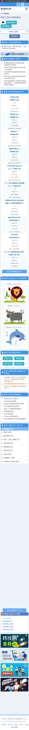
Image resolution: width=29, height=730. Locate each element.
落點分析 (15, 1)
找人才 (21, 724)
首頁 (2, 13)
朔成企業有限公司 (14, 220)
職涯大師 (10, 1)
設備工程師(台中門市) (14, 217)
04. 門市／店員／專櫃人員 (10, 439)
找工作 (10, 724)
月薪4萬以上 (6, 26)
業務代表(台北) (14, 114)
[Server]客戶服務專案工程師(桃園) (14, 183)
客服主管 (19, 364)
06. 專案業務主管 (7, 447)
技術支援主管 (7, 621)
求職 (16, 724)
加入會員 (24, 1)
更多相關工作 (13, 610)
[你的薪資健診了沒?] (14, 670)
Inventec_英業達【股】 (14, 168)
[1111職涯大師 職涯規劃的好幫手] (14, 684)
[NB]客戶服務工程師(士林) (14, 166)
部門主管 (7, 364)
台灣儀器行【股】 (14, 100)
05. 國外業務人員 (7, 443)
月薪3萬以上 (11, 22)
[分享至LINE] (18, 4)
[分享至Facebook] (22, 4)
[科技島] (14, 640)
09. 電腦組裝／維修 (8, 458)
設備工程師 (14, 234)
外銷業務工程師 (8, 627)
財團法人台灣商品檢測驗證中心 (14, 203)
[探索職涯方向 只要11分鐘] (14, 655)
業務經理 (19, 358)
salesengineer (7, 618)
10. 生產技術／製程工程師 (10, 461)
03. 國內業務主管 (7, 436)
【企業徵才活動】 (14, 97)
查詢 (15, 36)
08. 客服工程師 (6, 454)
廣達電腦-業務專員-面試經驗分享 (15, 384)
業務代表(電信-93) (14, 148)
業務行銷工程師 (8, 629)
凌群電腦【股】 (14, 117)
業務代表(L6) (14, 131)
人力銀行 (4, 1)
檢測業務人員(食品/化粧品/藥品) (14, 200)
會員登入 (18, 1)
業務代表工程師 (8, 624)
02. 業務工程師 (6, 432)
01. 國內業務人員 (7, 429)
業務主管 (7, 358)
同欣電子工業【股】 (14, 254)
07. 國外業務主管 (7, 450)
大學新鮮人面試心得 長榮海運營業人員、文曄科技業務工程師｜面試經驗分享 (15, 379)
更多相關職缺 (13, 271)
